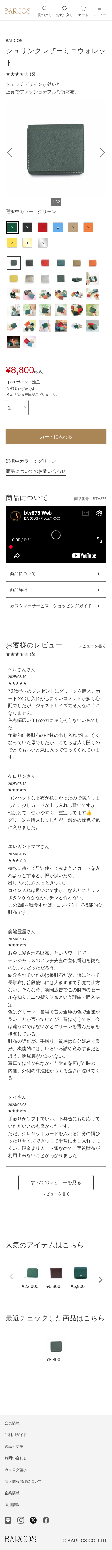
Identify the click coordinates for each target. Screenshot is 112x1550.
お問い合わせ (16, 1458)
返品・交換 (14, 1446)
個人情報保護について (23, 1481)
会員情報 (12, 1423)
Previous (11, 1276)
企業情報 (12, 1493)
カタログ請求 (16, 1470)
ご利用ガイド (16, 1435)
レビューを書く (92, 646)
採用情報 (12, 1505)
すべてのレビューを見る (56, 1182)
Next (100, 1279)
